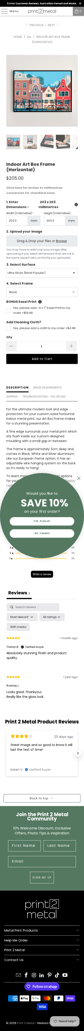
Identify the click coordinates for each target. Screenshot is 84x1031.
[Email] (18, 975)
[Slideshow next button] (78, 753)
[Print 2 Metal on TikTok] (57, 975)
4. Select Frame (19, 283)
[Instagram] (34, 975)
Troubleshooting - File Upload (44, 396)
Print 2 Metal (25, 1023)
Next (52, 25)
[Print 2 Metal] (42, 11)
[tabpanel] (41, 655)
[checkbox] (18, 627)
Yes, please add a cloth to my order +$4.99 (44, 328)
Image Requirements (47, 387)
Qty (9, 337)
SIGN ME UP (42, 877)
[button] (42, 558)
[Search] (67, 11)
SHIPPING (12, 396)
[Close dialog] (78, 478)
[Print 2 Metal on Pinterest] (49, 975)
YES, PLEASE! (42, 521)
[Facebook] (26, 975)
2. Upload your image (24, 231)
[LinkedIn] (42, 975)
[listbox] (42, 273)
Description (17, 387)
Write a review (42, 574)
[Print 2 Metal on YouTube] (65, 975)
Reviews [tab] (19, 593)
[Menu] (2, 11)
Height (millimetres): (57, 213)
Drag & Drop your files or (42, 240)
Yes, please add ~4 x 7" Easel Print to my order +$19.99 (41, 310)
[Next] (74, 91)
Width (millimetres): (19, 213)
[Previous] (9, 91)
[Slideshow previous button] (6, 753)
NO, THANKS (42, 533)
